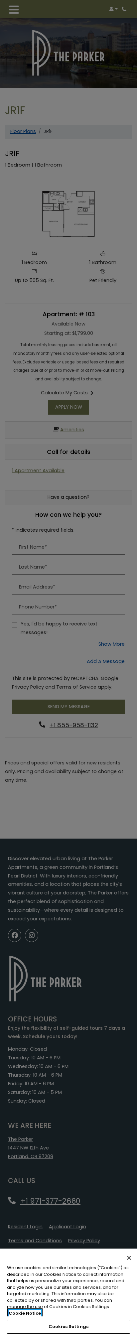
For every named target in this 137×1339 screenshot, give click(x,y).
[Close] (129, 1258)
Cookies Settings (68, 1326)
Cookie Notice (25, 1313)
